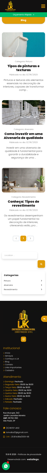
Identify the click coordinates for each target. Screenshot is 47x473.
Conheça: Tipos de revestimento (23, 203)
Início (7, 353)
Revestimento (11, 289)
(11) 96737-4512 (12, 428)
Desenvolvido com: (17, 459)
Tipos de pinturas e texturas (23, 68)
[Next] (30, 238)
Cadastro (9, 370)
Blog (7, 361)
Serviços (9, 356)
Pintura (7, 280)
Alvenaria (9, 285)
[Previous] (16, 238)
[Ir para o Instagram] (23, 339)
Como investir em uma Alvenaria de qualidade (23, 136)
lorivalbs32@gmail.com (16, 432)
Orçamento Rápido (23, 14)
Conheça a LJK (12, 358)
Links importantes (13, 367)
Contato (9, 364)
